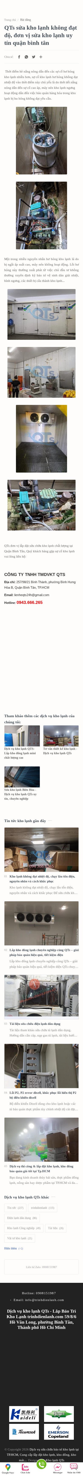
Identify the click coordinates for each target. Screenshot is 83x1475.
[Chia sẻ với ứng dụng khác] (40, 57)
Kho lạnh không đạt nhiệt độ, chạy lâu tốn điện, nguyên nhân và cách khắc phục (42, 879)
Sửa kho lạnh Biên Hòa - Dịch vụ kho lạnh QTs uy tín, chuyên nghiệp (20, 794)
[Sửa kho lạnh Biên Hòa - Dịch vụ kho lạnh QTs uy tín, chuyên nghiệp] (22, 776)
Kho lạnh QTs (55, 1460)
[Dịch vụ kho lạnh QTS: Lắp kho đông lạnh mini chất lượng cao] (22, 735)
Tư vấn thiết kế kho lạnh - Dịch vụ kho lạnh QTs (60, 751)
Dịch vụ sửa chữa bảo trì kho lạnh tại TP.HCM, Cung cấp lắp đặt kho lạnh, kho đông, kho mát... (43, 1455)
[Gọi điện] (41, 1465)
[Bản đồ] (9, 1468)
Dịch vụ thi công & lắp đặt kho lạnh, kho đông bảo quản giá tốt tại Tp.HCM (41, 1168)
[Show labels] (14, 1248)
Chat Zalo (25, 1472)
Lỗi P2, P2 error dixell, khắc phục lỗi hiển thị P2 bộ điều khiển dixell (43, 1095)
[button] (19, 57)
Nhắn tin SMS (74, 1472)
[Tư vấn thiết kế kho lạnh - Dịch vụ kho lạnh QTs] (61, 735)
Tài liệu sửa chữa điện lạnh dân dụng (35, 1023)
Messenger (57, 1472)
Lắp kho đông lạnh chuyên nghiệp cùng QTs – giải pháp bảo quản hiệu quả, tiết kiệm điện (44, 952)
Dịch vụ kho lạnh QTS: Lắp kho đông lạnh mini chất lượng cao (20, 753)
